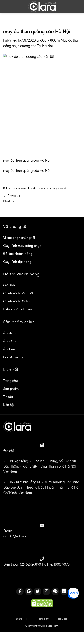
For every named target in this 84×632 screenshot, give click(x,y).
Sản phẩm (11, 389)
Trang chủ (10, 381)
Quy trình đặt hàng (17, 262)
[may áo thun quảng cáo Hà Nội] (42, 105)
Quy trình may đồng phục (22, 246)
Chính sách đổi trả (16, 301)
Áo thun (9, 349)
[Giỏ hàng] (77, 6)
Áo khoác (10, 333)
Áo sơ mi (9, 341)
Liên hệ (8, 405)
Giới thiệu (10, 285)
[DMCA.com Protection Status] (42, 603)
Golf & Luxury (13, 357)
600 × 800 (48, 40)
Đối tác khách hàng (17, 254)
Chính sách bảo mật (18, 293)
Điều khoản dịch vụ (17, 309)
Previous (11, 196)
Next (9, 201)
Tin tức (8, 397)
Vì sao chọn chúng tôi (19, 238)
